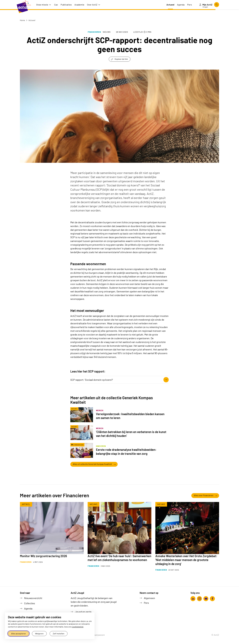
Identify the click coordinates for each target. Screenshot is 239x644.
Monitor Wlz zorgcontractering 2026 (43, 556)
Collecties (29, 603)
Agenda (28, 608)
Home (22, 20)
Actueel (31, 20)
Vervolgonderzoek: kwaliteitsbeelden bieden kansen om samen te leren (130, 416)
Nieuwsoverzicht (33, 598)
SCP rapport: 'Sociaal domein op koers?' (91, 379)
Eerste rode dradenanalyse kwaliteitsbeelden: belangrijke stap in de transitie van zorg (126, 451)
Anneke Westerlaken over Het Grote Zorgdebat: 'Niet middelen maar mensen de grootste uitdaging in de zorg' (186, 559)
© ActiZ (215, 634)
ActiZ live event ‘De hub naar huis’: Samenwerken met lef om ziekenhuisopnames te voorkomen (119, 558)
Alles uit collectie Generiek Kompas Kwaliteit (92, 464)
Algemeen (149, 598)
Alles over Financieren (203, 495)
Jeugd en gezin (83, 611)
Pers (146, 602)
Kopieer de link (121, 59)
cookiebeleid (77, 626)
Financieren (94, 32)
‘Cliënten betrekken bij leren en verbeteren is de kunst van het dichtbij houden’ (131, 433)
